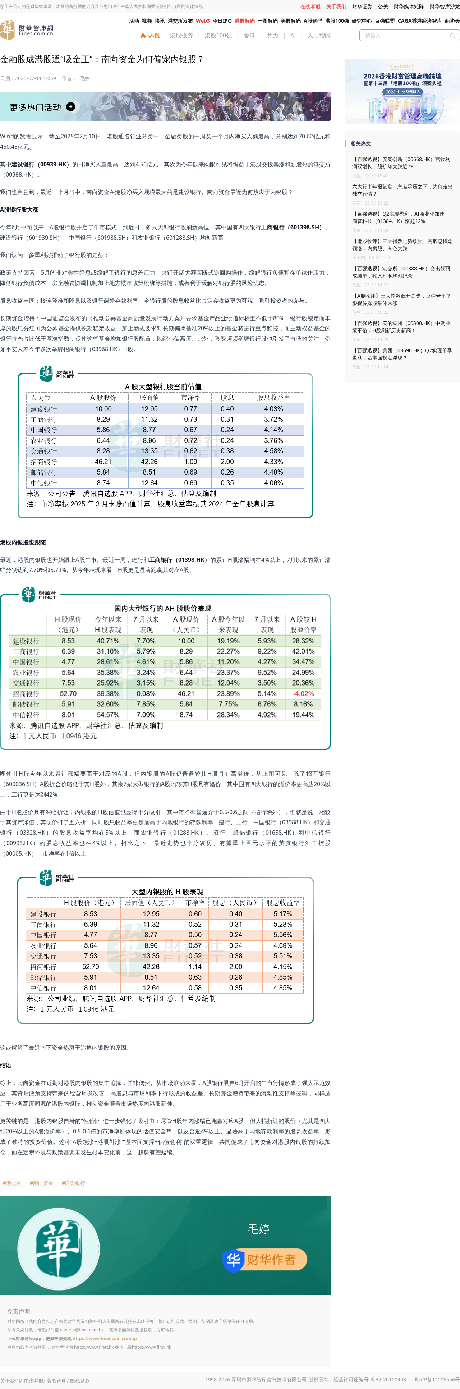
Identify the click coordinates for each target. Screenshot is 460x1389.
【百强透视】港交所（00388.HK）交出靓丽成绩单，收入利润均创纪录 (401, 272)
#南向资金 (41, 1182)
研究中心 (362, 20)
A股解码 (313, 20)
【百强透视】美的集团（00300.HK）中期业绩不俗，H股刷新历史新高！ (401, 327)
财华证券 (362, 6)
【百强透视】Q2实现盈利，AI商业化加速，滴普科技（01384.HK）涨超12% (401, 217)
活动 (134, 20)
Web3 (203, 20)
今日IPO (222, 20)
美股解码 (291, 20)
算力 (273, 35)
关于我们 (336, 6)
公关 (383, 6)
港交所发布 (180, 20)
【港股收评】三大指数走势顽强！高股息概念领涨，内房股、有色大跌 (402, 245)
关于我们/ (11, 1380)
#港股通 (12, 1182)
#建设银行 (73, 1182)
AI (293, 35)
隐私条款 (80, 1380)
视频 (147, 20)
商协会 (452, 20)
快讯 (160, 20)
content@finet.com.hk (82, 1330)
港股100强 (337, 20)
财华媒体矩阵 (409, 6)
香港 (249, 35)
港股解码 (245, 20)
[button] (400, 121)
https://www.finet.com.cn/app (105, 1338)
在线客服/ (34, 1380)
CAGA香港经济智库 (420, 20)
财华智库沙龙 (445, 6)
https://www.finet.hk (94, 1347)
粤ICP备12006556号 (437, 1379)
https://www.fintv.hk (151, 1347)
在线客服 (310, 6)
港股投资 (181, 35)
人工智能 (319, 35)
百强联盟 (385, 20)
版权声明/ (58, 1380)
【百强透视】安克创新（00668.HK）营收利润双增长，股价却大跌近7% (401, 163)
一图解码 (268, 20)
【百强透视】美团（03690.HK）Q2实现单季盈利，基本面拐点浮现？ (402, 354)
